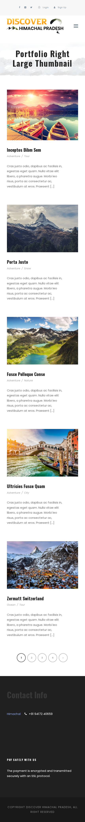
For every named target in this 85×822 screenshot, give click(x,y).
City (26, 493)
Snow (27, 268)
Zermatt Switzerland (25, 598)
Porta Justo (17, 262)
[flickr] (25, 7)
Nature (28, 380)
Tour (27, 156)
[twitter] (31, 7)
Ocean (11, 605)
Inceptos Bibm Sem (24, 150)
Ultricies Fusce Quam (26, 486)
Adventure (13, 156)
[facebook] (19, 7)
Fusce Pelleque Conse (26, 374)
